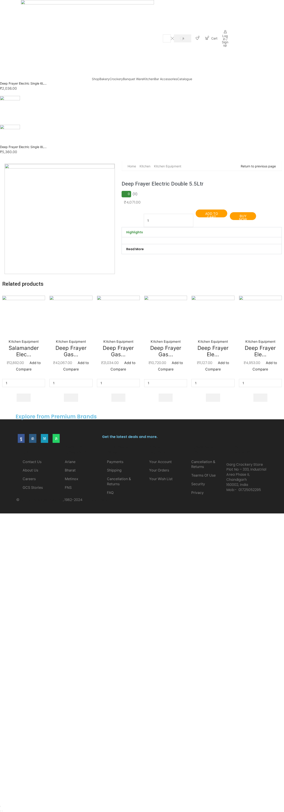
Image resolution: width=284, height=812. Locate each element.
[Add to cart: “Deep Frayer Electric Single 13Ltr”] (213, 398)
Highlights (134, 232)
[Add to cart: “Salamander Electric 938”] (24, 398)
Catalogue (184, 79)
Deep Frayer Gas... (71, 351)
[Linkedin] (44, 438)
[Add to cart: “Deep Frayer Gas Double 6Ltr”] (166, 398)
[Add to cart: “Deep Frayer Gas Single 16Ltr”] (118, 398)
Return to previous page (258, 166)
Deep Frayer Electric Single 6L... (23, 83)
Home (132, 166)
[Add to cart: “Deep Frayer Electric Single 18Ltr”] (260, 398)
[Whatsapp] (56, 438)
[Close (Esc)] (0, 806)
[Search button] (182, 38)
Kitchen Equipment (167, 166)
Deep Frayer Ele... (213, 351)
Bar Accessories (165, 79)
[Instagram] (32, 438)
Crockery (116, 79)
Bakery (104, 79)
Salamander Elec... (24, 351)
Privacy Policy (95, 499)
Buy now (243, 217)
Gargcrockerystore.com (41, 499)
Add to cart (211, 215)
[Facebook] (21, 438)
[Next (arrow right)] (2, 810)
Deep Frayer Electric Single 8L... (23, 147)
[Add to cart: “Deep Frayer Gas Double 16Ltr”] (71, 398)
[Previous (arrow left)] (0, 810)
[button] (202, 232)
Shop (95, 79)
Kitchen (148, 79)
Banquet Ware (133, 79)
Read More (135, 249)
